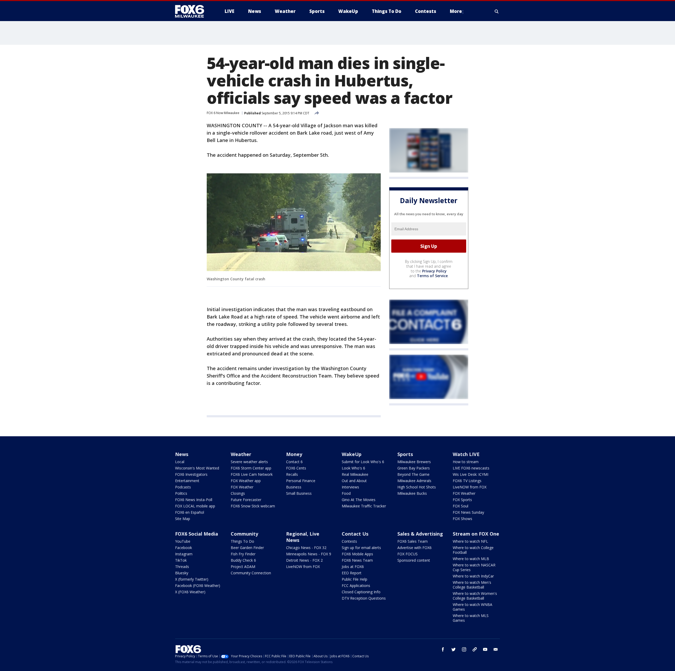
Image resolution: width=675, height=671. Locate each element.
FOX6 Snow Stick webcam (253, 505)
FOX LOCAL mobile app (195, 505)
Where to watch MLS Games (471, 618)
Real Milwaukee (355, 474)
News (181, 454)
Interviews (350, 486)
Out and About (354, 480)
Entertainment (187, 480)
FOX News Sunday (468, 512)
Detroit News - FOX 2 (304, 560)
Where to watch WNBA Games (472, 607)
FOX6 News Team (357, 560)
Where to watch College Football (473, 550)
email (495, 649)
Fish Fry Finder (243, 553)
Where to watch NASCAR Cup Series (474, 567)
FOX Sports (462, 499)
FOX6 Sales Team (412, 541)
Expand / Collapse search (497, 11)
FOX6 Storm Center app (251, 468)
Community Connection (251, 572)
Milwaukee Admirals (414, 480)
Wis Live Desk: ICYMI (470, 474)
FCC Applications (356, 585)
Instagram (183, 553)
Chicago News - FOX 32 (306, 547)
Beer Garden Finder (247, 547)
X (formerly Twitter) (191, 579)
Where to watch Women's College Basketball (475, 596)
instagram (464, 649)
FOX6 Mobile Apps (357, 553)
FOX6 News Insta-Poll (193, 499)
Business (293, 486)
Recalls (292, 474)
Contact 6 (294, 461)
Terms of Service (432, 275)
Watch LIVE (466, 454)
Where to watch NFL (470, 541)
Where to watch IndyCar (473, 576)
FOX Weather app (246, 480)
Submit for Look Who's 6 (363, 461)
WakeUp (351, 454)
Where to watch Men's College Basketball (472, 585)
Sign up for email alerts (361, 547)
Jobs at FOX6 (353, 566)
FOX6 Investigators (191, 474)
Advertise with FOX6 (414, 547)
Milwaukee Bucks (412, 493)
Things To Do (242, 541)
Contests (349, 541)
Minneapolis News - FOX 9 (308, 553)
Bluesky (181, 572)
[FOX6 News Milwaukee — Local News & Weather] (192, 11)
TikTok (181, 560)
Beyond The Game (413, 474)
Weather (241, 454)
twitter (453, 649)
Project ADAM (243, 566)
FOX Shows (462, 518)
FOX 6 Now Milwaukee (223, 113)
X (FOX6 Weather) (190, 591)
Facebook (183, 547)
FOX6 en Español (189, 512)
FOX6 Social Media (196, 534)
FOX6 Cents (296, 468)
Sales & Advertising (420, 534)
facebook (443, 649)
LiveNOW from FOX (469, 486)
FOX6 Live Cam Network (252, 474)
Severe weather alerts (249, 461)
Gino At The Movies (358, 499)
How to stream (466, 461)
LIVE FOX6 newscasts (471, 468)
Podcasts (183, 486)
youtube (485, 649)
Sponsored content (413, 560)
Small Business (299, 493)
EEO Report (351, 572)
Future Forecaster (246, 499)
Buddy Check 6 (243, 560)
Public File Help (354, 579)
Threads (182, 566)
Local (179, 461)
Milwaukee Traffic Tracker (364, 505)
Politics (181, 493)
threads (474, 649)
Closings (238, 493)
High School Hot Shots (416, 486)
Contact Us (355, 534)
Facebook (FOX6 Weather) (197, 585)
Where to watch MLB (471, 558)
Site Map (182, 518)
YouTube (182, 541)
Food (346, 493)
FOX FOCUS (407, 553)
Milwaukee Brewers (414, 461)
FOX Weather (242, 486)
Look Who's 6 (353, 468)
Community (244, 534)
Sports (405, 454)
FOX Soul (460, 505)
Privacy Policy (434, 270)
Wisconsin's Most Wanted (197, 468)
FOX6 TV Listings (467, 480)
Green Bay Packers (413, 468)
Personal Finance (300, 480)
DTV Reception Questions (364, 598)
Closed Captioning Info (361, 591)
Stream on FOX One (476, 534)
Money (294, 454)
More (456, 11)
